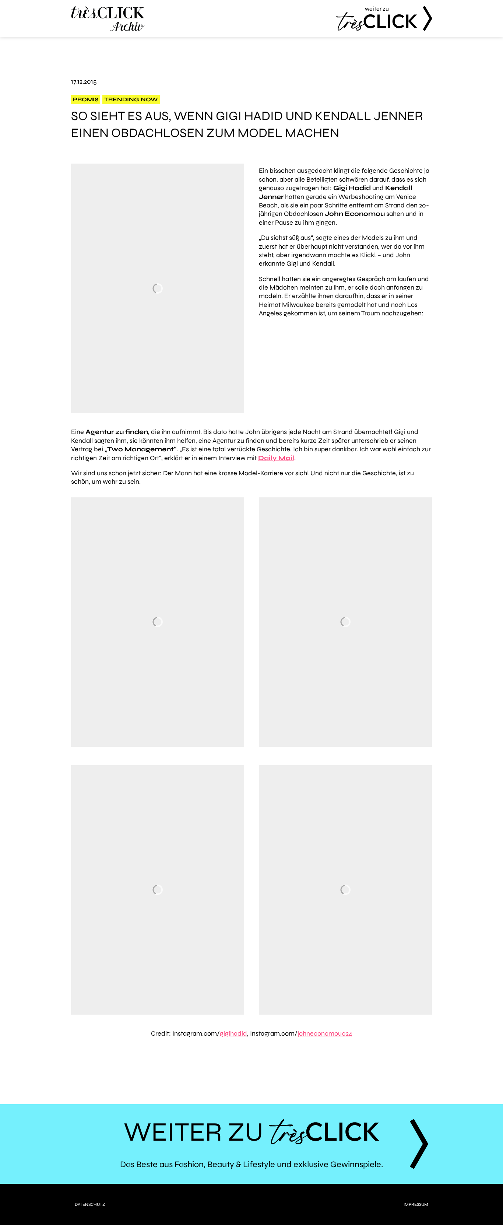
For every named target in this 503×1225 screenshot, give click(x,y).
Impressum (416, 1204)
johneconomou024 (325, 1033)
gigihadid (233, 1033)
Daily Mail (276, 458)
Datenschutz (90, 1204)
